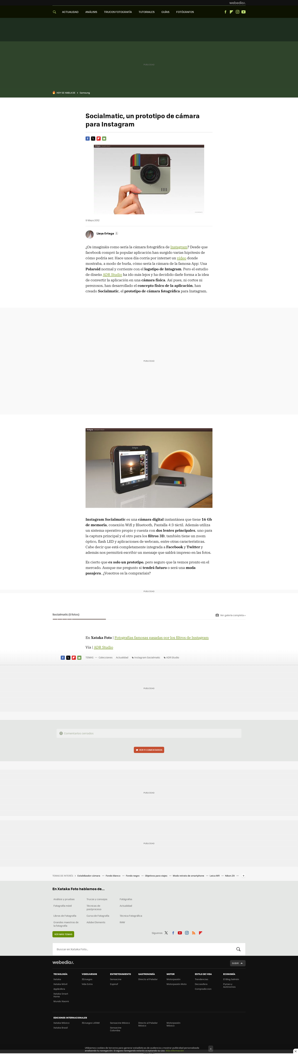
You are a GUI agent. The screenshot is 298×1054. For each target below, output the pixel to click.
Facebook (225, 12)
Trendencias (201, 979)
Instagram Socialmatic (147, 657)
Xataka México (61, 1022)
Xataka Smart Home (60, 995)
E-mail (104, 138)
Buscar (238, 949)
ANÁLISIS (91, 12)
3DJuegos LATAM (91, 1022)
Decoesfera (201, 984)
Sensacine (115, 979)
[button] (107, 233)
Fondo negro (133, 875)
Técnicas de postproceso (94, 907)
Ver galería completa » (233, 615)
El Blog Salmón (231, 979)
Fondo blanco (113, 875)
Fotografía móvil (62, 905)
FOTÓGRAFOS (185, 12)
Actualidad (122, 657)
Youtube (243, 12)
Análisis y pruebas (64, 899)
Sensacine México (120, 1022)
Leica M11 (215, 875)
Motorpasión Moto (177, 984)
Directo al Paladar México (148, 1024)
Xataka (57, 979)
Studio (112, 274)
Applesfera (59, 988)
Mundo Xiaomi (61, 1001)
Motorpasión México (173, 1024)
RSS (193, 932)
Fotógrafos (126, 899)
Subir (235, 963)
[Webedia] (237, 3)
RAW (122, 922)
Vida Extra (87, 984)
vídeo (181, 258)
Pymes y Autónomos (229, 985)
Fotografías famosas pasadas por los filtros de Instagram (162, 637)
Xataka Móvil (60, 984)
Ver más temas (63, 934)
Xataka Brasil (60, 1027)
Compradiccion (203, 988)
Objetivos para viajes (156, 875)
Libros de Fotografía (64, 915)
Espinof (114, 984)
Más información (175, 1050)
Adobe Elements (96, 922)
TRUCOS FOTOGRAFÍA (118, 12)
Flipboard (231, 12)
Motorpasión (173, 979)
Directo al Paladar (148, 979)
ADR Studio (172, 657)
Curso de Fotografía (98, 915)
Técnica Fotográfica (131, 915)
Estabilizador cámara (89, 875)
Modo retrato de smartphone (189, 875)
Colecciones (106, 657)
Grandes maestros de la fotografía (65, 923)
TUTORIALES (147, 12)
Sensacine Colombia (115, 1029)
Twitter (93, 138)
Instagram (237, 12)
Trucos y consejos (97, 899)
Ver (150, 749)
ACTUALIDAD (70, 12)
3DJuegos (87, 979)
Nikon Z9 (230, 875)
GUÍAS (165, 12)
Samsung (85, 92)
